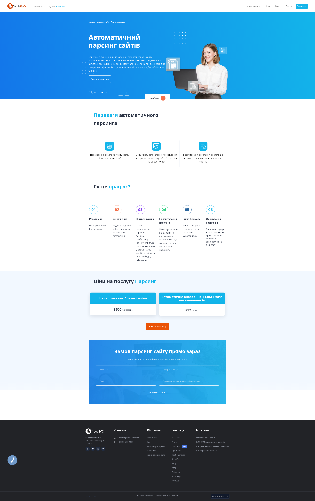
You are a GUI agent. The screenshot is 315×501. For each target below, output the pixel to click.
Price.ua (175, 480)
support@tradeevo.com (128, 437)
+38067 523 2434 (125, 442)
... (108, 22)
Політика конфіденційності (156, 452)
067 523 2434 (60, 7)
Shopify (175, 459)
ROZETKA (176, 437)
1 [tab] (102, 92)
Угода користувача (156, 446)
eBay (174, 463)
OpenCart (176, 450)
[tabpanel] (157, 55)
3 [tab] (109, 92)
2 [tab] (106, 92)
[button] (157, 98)
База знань (152, 437)
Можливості (102, 22)
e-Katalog (176, 476)
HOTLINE (176, 446)
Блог (149, 442)
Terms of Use (91, 496)
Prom (174, 442)
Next (126, 93)
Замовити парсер (100, 79)
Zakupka (176, 472)
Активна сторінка (118, 22)
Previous (120, 93)
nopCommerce (178, 455)
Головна (92, 22)
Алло (174, 467)
